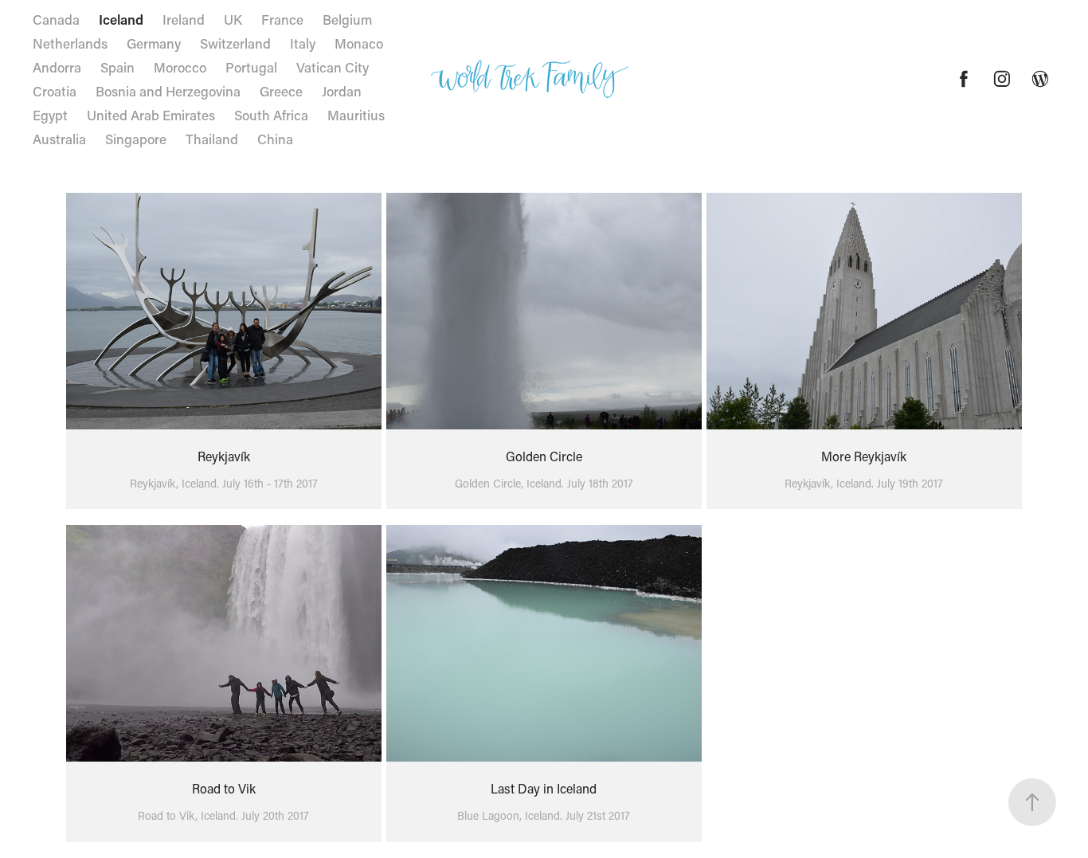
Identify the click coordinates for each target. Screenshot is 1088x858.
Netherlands (70, 43)
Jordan (342, 91)
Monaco (359, 43)
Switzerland (235, 43)
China (275, 138)
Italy (302, 43)
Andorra (57, 67)
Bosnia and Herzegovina (168, 91)
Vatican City (332, 67)
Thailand (212, 138)
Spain (117, 67)
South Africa (271, 114)
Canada (56, 19)
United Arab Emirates (151, 114)
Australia (59, 138)
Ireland (183, 19)
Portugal (251, 67)
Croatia (54, 91)
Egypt (50, 114)
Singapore (135, 138)
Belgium (347, 19)
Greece (281, 91)
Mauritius (356, 114)
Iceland (121, 19)
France (282, 19)
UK (233, 19)
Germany (154, 43)
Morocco (180, 67)
